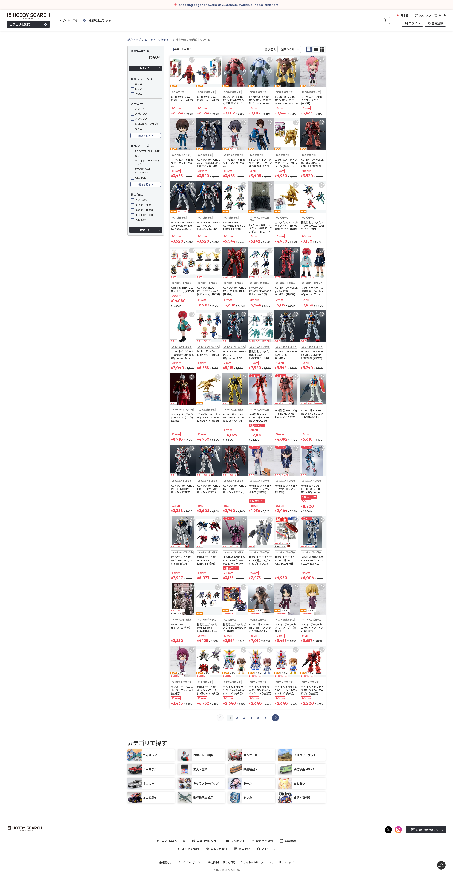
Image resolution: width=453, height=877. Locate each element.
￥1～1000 (141, 199)
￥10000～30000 (144, 214)
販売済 (138, 88)
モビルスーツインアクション (147, 162)
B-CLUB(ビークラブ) (146, 123)
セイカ (138, 128)
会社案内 (164, 862)
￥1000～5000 (143, 204)
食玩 (137, 156)
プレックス (141, 118)
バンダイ (140, 108)
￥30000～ (141, 219)
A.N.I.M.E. (140, 177)
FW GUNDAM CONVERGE (142, 171)
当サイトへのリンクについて (257, 862)
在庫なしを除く (183, 49)
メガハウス (141, 113)
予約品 (138, 93)
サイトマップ (286, 862)
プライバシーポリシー (190, 862)
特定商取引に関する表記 (221, 862)
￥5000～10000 (144, 209)
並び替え (270, 49)
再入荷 (138, 84)
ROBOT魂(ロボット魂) (147, 151)
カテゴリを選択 (20, 24)
